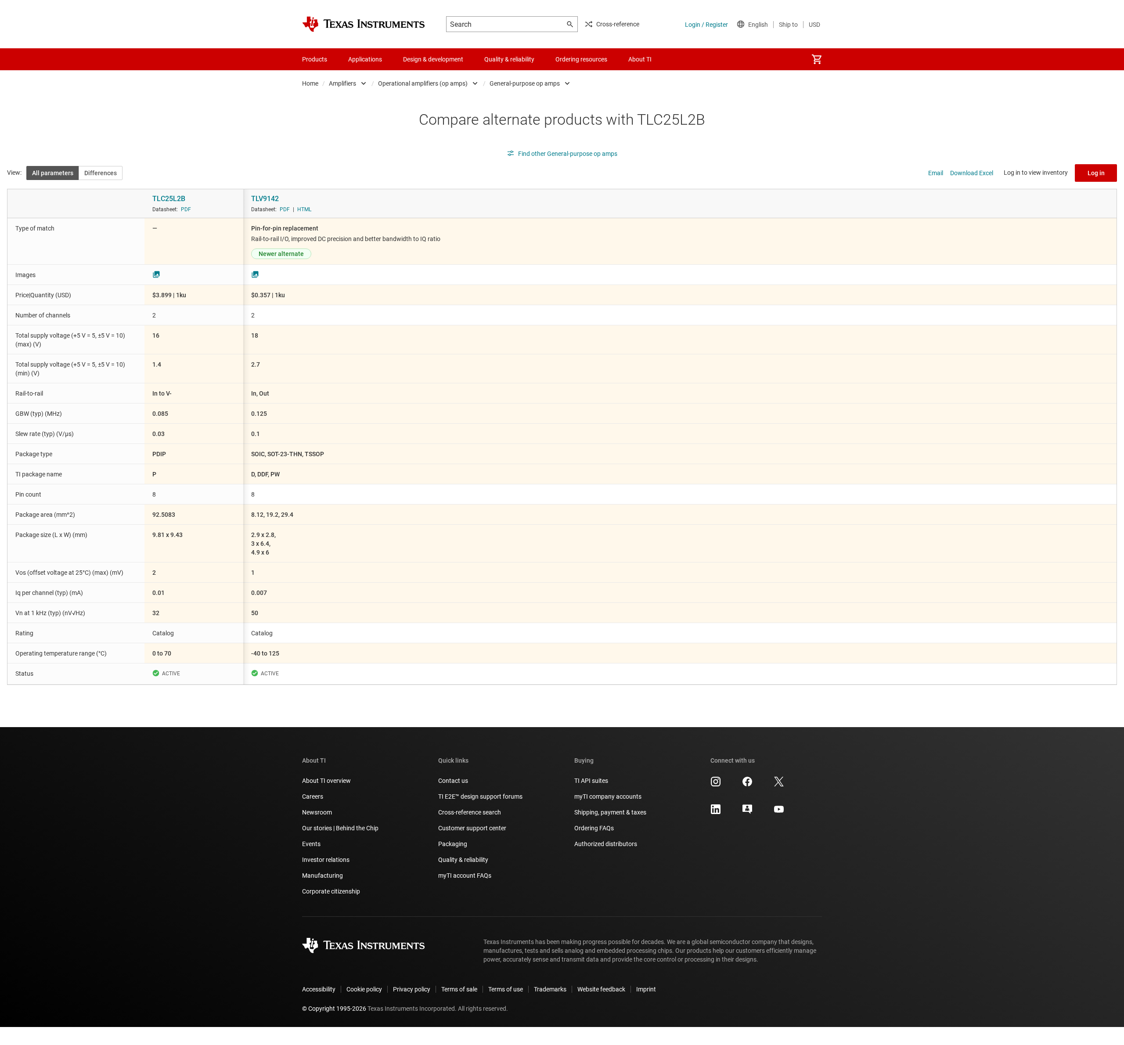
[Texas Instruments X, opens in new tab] (779, 784)
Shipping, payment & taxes (610, 812)
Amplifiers (342, 83)
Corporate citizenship (331, 891)
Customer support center (472, 828)
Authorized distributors (605, 843)
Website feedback (601, 989)
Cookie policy (364, 989)
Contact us (453, 780)
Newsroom (317, 812)
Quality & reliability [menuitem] (509, 59)
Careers (312, 796)
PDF (186, 209)
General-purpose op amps (525, 83)
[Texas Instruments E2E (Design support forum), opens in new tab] (747, 812)
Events (311, 843)
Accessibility (318, 989)
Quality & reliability (463, 859)
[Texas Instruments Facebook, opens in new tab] (747, 784)
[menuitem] (816, 59)
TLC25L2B (168, 199)
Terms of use (505, 989)
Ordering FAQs (594, 828)
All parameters (52, 173)
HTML (304, 209)
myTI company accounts (607, 796)
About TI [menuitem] (640, 59)
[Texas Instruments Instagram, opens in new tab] (715, 784)
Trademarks (550, 989)
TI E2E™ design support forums (480, 796)
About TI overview (326, 780)
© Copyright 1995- (334, 1008)
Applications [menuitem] (365, 59)
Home (310, 83)
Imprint (646, 989)
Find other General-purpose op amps (567, 153)
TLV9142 (265, 199)
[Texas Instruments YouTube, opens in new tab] (779, 812)
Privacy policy (411, 989)
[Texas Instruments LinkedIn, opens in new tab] (715, 812)
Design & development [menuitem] (433, 59)
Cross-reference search (469, 812)
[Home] (363, 24)
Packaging (452, 843)
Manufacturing (322, 875)
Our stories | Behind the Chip (340, 828)
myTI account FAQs (464, 875)
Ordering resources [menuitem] (581, 59)
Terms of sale (459, 989)
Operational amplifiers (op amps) (423, 83)
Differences (100, 173)
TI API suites (591, 780)
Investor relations (325, 859)
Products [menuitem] (314, 59)
